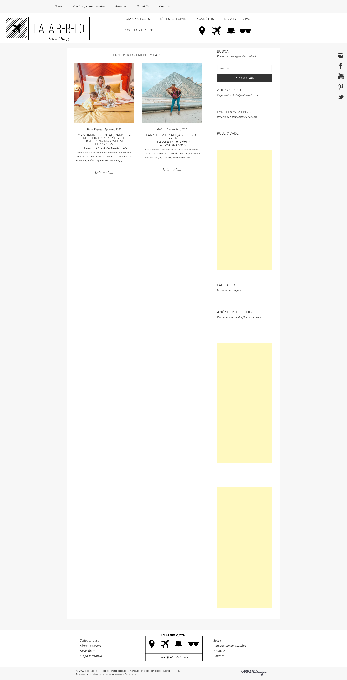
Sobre (58, 6)
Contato (164, 6)
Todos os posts (137, 19)
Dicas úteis (205, 19)
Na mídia (142, 6)
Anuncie (120, 6)
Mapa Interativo (237, 19)
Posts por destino (139, 30)
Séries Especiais (173, 19)
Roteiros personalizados (88, 6)
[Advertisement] (244, 210)
